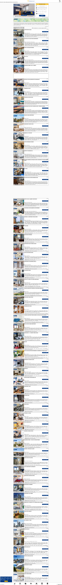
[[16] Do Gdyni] (19, 172)
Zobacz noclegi (45, 31)
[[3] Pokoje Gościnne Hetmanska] (19, 51)
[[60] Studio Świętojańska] (19, 577)
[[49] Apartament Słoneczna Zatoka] (19, 479)
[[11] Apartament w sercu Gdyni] (19, 127)
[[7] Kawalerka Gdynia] (19, 92)
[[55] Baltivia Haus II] (19, 532)
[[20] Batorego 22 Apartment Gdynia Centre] (19, 220)
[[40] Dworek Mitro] (19, 399)
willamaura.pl (31, 1)
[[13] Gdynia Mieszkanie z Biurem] (19, 145)
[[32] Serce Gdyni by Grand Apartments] (19, 327)
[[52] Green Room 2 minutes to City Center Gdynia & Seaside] (19, 506)
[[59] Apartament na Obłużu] (19, 568)
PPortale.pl (3, 584)
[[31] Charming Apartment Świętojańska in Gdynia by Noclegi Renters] (19, 318)
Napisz (61, 584)
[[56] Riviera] (19, 541)
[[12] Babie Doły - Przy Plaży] (19, 136)
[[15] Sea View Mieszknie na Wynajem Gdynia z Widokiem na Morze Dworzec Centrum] (19, 163)
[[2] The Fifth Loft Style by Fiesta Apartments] (19, 42)
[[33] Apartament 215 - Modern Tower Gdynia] (19, 336)
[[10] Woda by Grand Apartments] (19, 118)
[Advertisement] (31, 192)
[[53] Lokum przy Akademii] (19, 515)
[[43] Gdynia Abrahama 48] (19, 425)
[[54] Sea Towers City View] (19, 524)
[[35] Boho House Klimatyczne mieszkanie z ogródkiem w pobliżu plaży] (19, 354)
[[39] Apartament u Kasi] (19, 390)
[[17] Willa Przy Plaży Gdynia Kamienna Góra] (19, 181)
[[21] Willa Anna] (19, 229)
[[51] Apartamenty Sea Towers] (19, 497)
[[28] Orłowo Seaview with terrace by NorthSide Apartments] (19, 292)
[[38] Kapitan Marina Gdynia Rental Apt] (19, 381)
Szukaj (42, 15)
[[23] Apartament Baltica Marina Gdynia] (19, 247)
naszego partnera (40, 295)
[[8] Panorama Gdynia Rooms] (19, 101)
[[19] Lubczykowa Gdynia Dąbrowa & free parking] (19, 211)
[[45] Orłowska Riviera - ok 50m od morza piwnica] (19, 443)
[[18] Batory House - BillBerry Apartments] (19, 202)
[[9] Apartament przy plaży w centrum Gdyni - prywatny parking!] (19, 110)
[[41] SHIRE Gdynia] (19, 408)
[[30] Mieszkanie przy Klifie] (19, 309)
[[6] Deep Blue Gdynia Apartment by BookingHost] (19, 83)
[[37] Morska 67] (19, 372)
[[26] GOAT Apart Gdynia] (19, 274)
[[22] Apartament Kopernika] (19, 238)
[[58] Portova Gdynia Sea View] (19, 559)
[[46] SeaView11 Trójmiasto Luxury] (19, 452)
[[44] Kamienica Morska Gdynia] (19, 434)
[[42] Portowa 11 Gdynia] (19, 416)
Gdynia (14, 30)
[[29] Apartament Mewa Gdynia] (19, 300)
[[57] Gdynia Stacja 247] (19, 550)
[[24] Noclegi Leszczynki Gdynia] (19, 256)
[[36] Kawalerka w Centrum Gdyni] (19, 363)
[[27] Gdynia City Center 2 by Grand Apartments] (19, 283)
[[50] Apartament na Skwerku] (19, 488)
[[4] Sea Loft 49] (19, 60)
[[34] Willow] (19, 345)
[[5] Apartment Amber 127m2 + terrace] (19, 69)
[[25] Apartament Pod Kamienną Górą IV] (19, 265)
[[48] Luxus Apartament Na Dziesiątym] (19, 470)
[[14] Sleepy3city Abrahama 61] (19, 154)
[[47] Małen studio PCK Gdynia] (19, 461)
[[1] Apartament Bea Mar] (19, 33)
